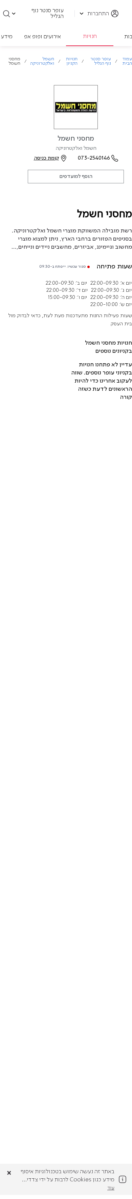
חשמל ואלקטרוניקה (42, 61)
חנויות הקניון (72, 61)
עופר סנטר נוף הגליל (100, 61)
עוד (110, 1188)
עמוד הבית (127, 61)
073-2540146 (94, 158)
